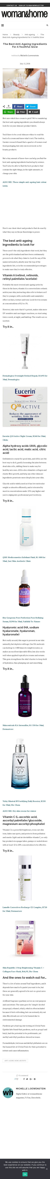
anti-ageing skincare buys (15, 1061)
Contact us (12, 5)
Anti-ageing (30, 35)
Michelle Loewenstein (29, 55)
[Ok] (46, 1169)
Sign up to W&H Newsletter (31, 5)
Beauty (16, 35)
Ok (25, 1174)
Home (5, 35)
